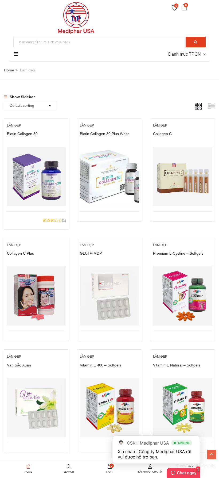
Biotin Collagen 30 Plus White (105, 134)
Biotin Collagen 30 (22, 134)
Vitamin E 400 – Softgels (100, 365)
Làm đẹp (14, 125)
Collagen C (162, 134)
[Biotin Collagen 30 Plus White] (109, 150)
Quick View (36, 198)
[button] (184, 8)
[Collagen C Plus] (36, 270)
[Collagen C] (182, 150)
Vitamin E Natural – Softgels (176, 365)
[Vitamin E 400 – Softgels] (109, 382)
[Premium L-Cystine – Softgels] (182, 270)
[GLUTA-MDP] (109, 270)
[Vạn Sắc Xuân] (36, 382)
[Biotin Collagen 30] (36, 150)
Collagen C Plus (20, 253)
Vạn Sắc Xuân (19, 365)
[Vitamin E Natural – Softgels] (182, 382)
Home (9, 70)
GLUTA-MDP (91, 253)
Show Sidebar (22, 97)
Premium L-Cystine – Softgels (178, 253)
